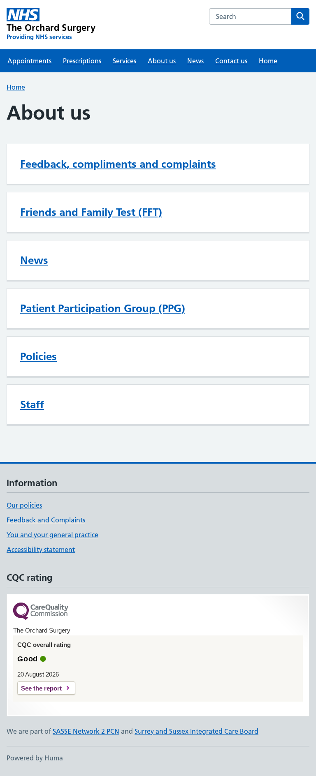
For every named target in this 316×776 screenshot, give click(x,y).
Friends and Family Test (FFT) (91, 212)
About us (162, 61)
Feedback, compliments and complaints (118, 164)
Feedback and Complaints (46, 520)
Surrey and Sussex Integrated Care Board (196, 731)
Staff (32, 404)
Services (124, 61)
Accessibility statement (41, 549)
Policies (38, 356)
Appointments (29, 61)
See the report (41, 688)
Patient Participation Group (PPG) (102, 308)
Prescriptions (82, 61)
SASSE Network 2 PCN (86, 731)
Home (268, 61)
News (195, 61)
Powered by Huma (35, 758)
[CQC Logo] (40, 612)
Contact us (231, 61)
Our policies (24, 505)
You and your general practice (52, 535)
